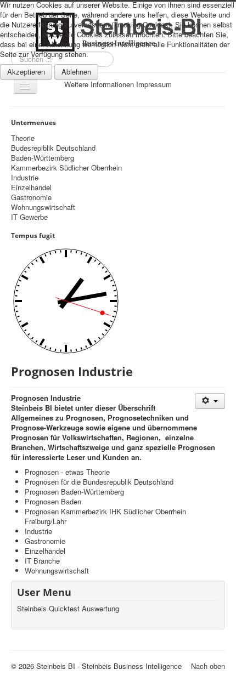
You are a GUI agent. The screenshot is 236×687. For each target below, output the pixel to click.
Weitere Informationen (99, 84)
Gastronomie (31, 197)
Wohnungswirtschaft (43, 207)
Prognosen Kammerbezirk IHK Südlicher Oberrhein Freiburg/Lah (105, 516)
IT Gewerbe (29, 217)
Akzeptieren (26, 71)
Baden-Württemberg (42, 158)
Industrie (24, 178)
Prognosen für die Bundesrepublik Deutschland (99, 481)
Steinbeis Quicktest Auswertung (68, 609)
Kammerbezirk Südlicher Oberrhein (66, 168)
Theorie (23, 138)
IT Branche (42, 560)
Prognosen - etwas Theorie (67, 472)
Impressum (154, 84)
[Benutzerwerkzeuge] (210, 401)
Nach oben (208, 666)
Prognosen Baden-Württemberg (74, 491)
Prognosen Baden (53, 501)
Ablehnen (76, 71)
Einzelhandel (31, 187)
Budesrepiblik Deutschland (53, 148)
